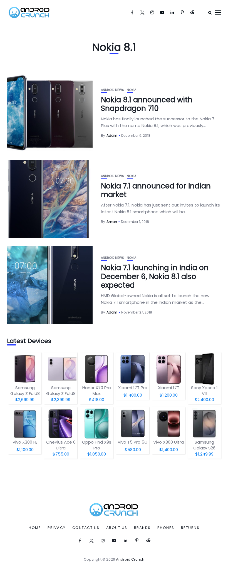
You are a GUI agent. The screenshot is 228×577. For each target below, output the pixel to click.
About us (116, 528)
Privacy (57, 528)
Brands (142, 528)
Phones (165, 528)
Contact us (86, 528)
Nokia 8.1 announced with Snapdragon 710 (146, 104)
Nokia (131, 89)
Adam (111, 135)
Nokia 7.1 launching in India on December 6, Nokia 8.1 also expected (155, 276)
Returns (190, 528)
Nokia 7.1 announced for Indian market (156, 190)
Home (35, 528)
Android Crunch (130, 559)
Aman (111, 221)
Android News (112, 89)
